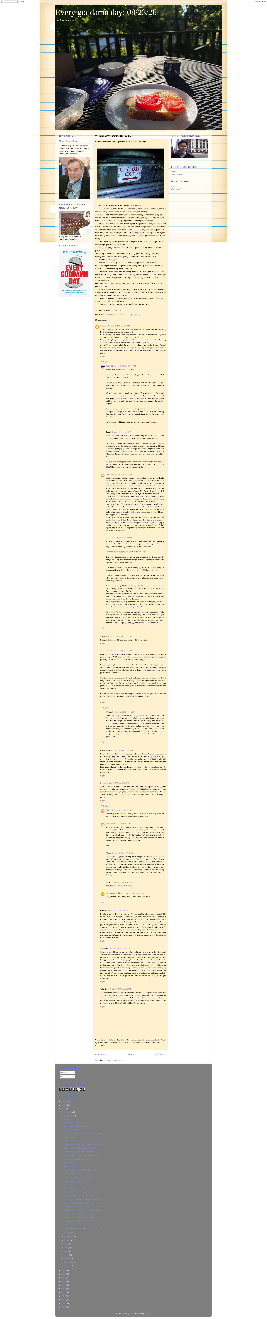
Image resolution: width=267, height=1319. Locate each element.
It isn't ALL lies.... (70, 1163)
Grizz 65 (109, 366)
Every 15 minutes (70, 1225)
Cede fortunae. (69, 1141)
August (67, 1240)
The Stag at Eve (70, 1188)
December (68, 1112)
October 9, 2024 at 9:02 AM (121, 651)
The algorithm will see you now (76, 1159)
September (68, 1237)
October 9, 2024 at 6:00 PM (120, 989)
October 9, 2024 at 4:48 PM (120, 824)
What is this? (176, 189)
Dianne (103, 783)
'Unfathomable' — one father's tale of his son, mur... (83, 1210)
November (68, 1116)
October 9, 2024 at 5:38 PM (119, 948)
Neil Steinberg (111, 893)
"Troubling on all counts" (73, 1181)
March (67, 1258)
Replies (106, 362)
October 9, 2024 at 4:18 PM (117, 911)
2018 (64, 1289)
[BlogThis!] (133, 315)
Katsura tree (68, 1166)
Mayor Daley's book (68, 141)
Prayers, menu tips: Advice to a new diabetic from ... (84, 1144)
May (66, 1251)
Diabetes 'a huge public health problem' (78, 1152)
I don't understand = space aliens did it (78, 1177)
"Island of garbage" (71, 1130)
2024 (64, 1109)
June (66, 1248)
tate (107, 824)
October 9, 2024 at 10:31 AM (124, 366)
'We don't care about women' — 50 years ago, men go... (85, 1133)
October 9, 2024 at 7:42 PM (122, 853)
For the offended (177, 175)
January (67, 1266)
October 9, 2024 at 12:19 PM (123, 432)
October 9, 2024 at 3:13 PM (124, 810)
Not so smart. (69, 1232)
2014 (64, 1303)
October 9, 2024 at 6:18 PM (121, 538)
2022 (64, 1274)
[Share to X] (135, 315)
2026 (64, 1101)
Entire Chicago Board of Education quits (79, 1217)
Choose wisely (69, 1137)
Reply (102, 356)
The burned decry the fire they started (78, 1214)
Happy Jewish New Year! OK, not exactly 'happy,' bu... (85, 1228)
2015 (64, 1300)
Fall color (67, 1184)
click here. (117, 310)
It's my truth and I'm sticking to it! (77, 1192)
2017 (64, 1292)
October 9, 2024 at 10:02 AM (121, 750)
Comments (66, 1077)
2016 (64, 1296)
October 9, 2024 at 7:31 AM (121, 636)
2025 (64, 1105)
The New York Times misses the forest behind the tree (84, 1199)
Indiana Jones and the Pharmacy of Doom (79, 1148)
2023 (64, 1270)
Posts (64, 1072)
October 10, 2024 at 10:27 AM (122, 882)
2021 (64, 1278)
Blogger (148, 1313)
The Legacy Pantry (71, 1122)
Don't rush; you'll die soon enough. (77, 1206)
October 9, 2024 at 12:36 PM (118, 783)
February (67, 1262)
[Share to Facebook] (137, 315)
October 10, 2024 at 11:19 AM (132, 893)
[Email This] (131, 315)
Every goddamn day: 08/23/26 (106, 12)
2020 (64, 1281)
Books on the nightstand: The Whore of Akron (81, 1170)
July (66, 1244)
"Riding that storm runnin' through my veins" (81, 1155)
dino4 (132, 1313)
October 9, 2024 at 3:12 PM (124, 474)
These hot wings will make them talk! (78, 1195)
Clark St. (104, 326)
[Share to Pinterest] (139, 315)
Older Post (160, 1054)
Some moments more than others (76, 1126)
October (67, 1119)
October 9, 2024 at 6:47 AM (119, 326)
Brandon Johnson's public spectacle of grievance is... (84, 1203)
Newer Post (101, 1054)
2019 (64, 1285)
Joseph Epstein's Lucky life (74, 1221)
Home (131, 1054)
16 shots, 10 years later (72, 1174)
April (66, 1255)
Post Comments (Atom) (114, 1060)
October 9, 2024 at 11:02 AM (126, 712)
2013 (64, 1307)
